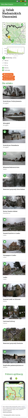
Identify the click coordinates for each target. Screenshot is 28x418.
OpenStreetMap (18, 44)
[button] (13, 40)
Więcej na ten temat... (7, 412)
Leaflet (12, 44)
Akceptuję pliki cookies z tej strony (12, 415)
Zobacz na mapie (9, 79)
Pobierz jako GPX (9, 76)
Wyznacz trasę (8, 74)
